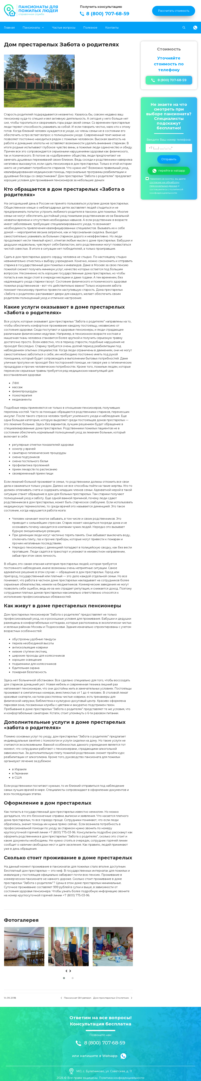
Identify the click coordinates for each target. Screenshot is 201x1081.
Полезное (90, 27)
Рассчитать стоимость (173, 11)
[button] (64, 978)
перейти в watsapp (171, 170)
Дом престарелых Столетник (111, 997)
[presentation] (66, 971)
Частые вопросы (63, 27)
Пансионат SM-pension (77, 997)
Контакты (112, 27)
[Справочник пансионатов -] (31, 15)
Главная (9, 27)
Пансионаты (31, 27)
